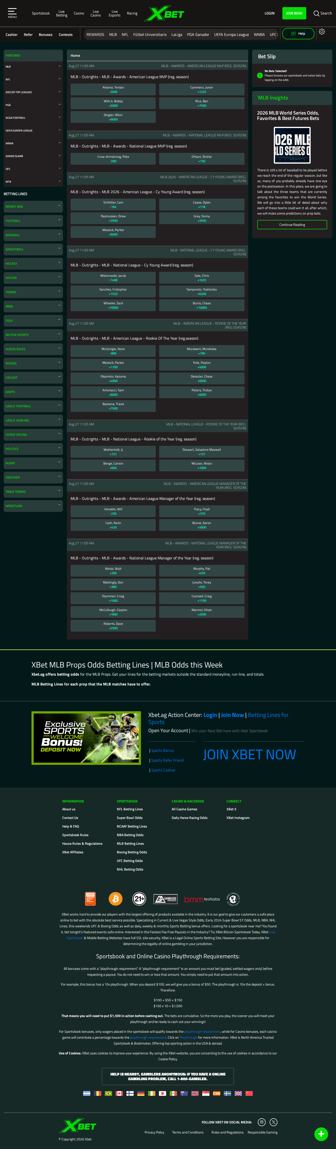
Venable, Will (113, 511)
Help (301, 33)
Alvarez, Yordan (113, 89)
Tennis (11, 292)
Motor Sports (17, 335)
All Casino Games (184, 809)
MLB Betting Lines (130, 843)
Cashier (11, 34)
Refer (28, 34)
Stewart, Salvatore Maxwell (202, 451)
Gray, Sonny (202, 218)
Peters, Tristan (202, 392)
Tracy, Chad (202, 511)
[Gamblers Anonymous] (165, 896)
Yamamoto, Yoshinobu (201, 291)
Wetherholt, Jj (113, 451)
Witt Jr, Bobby (113, 103)
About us (69, 809)
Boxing (11, 363)
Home (75, 55)
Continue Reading (292, 224)
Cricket (11, 377)
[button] (12, 13)
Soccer (11, 278)
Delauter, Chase (202, 378)
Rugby (10, 463)
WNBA (259, 34)
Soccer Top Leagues (19, 92)
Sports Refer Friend (167, 760)
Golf (9, 320)
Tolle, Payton (202, 364)
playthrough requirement (202, 1031)
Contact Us (70, 817)
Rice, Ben (201, 103)
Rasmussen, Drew (113, 218)
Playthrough (188, 1037)
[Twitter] (274, 1122)
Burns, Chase (202, 305)
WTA (8, 181)
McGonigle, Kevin (113, 351)
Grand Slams (14, 156)
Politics (12, 449)
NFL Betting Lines (130, 809)
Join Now (294, 13)
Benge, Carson (113, 465)
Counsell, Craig (202, 598)
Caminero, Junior (201, 89)
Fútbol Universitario (150, 34)
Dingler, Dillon (113, 117)
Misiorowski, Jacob (113, 277)
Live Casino (96, 13)
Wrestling (14, 506)
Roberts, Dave (113, 625)
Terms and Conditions (188, 1132)
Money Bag (14, 206)
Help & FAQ (70, 826)
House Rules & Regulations (82, 843)
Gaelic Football (18, 406)
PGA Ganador (198, 34)
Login (270, 13)
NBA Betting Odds (130, 834)
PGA (8, 105)
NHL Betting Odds (130, 869)
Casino (79, 13)
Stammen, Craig (113, 598)
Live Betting (61, 13)
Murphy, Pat (201, 570)
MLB (113, 34)
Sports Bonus (162, 750)
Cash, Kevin (113, 525)
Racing (132, 13)
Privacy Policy (154, 1132)
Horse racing (16, 434)
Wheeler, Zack (113, 305)
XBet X (231, 809)
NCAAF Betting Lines (132, 826)
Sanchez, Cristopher (113, 291)
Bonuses (45, 34)
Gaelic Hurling (17, 420)
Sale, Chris (202, 277)
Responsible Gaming (262, 1132)
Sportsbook (41, 13)
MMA (9, 306)
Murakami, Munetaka (201, 351)
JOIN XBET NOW (249, 754)
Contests (66, 34)
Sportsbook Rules (75, 834)
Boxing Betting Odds (132, 852)
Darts (10, 392)
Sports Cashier (163, 770)
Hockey (11, 263)
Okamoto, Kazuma (113, 378)
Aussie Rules (15, 349)
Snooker (13, 477)
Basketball (15, 249)
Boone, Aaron (201, 525)
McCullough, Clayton (113, 612)
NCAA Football (15, 118)
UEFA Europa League (231, 34)
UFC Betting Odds (130, 860)
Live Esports (115, 13)
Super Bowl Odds (130, 817)
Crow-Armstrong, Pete (113, 158)
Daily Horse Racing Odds (190, 817)
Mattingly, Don (113, 584)
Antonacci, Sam (113, 392)
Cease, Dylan (202, 204)
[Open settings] (321, 31)
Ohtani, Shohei (202, 158)
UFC (8, 169)
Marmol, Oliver (202, 612)
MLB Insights (273, 97)
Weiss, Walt (113, 570)
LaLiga (176, 34)
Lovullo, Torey (201, 584)
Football (13, 220)
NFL (125, 34)
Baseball (13, 235)
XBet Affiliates (72, 852)
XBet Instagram (238, 817)
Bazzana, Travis (113, 406)
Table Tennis (16, 491)
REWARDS (95, 34)
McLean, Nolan (202, 465)
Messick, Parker (113, 232)
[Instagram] (261, 1122)
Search (326, 13)
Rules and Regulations (228, 1132)
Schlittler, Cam (113, 204)
